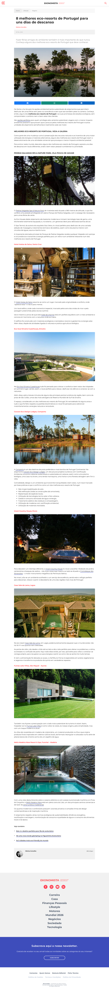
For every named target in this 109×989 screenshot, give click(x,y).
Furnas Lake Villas (34, 726)
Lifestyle (25, 10)
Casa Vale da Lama (32, 643)
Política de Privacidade (72, 977)
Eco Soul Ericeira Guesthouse (28, 387)
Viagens (34, 10)
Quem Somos (44, 973)
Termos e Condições (53, 977)
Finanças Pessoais (54, 903)
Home (18, 10)
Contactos (33, 973)
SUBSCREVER (54, 958)
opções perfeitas (23, 120)
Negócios (54, 919)
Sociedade (55, 923)
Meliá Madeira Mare (34, 802)
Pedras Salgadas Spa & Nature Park (30, 211)
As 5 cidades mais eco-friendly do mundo (32, 840)
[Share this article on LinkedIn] (81, 103)
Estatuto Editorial (59, 973)
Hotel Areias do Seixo (24, 302)
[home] (54, 3)
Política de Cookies (35, 977)
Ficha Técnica (73, 973)
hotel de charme (47, 315)
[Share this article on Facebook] (27, 103)
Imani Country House (54, 569)
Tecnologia (54, 927)
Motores (54, 911)
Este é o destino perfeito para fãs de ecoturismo (35, 831)
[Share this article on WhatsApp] (54, 103)
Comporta (20, 469)
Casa (54, 899)
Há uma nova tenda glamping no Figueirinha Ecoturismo (38, 836)
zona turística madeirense (33, 805)
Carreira (54, 894)
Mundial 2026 (54, 915)
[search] (105, 3)
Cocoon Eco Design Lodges (34, 472)
